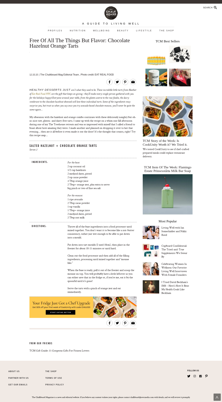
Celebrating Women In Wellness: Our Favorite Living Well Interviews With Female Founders (174, 269)
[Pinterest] (206, 375)
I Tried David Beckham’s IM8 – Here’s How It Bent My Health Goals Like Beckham (175, 287)
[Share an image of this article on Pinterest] (125, 82)
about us (14, 371)
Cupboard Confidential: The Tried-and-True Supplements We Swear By (174, 251)
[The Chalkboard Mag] (111, 12)
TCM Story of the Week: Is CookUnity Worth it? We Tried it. (165, 142)
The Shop (166, 30)
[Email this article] (133, 82)
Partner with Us (18, 378)
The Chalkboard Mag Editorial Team (59, 74)
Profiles (55, 30)
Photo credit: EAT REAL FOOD (97, 74)
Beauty (123, 30)
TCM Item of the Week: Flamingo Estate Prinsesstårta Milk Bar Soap (167, 169)
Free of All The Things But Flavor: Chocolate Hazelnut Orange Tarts (79, 43)
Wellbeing (101, 30)
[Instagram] (194, 375)
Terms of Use (53, 378)
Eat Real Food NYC (41, 94)
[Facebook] (200, 375)
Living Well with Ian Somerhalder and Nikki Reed (174, 231)
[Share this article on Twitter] (117, 82)
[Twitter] (188, 375)
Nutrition (78, 30)
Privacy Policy (54, 385)
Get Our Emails (17, 385)
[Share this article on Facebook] (109, 82)
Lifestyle (144, 30)
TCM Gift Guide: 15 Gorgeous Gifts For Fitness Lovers (59, 350)
